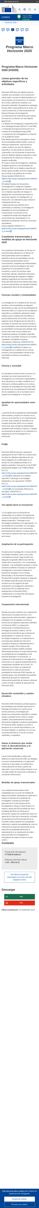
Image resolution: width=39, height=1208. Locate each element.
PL (27, 29)
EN (8, 29)
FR (17, 29)
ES (13, 29)
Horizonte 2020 (10, 22)
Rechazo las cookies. (19, 1204)
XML (21, 897)
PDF (21, 903)
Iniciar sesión (19, 9)
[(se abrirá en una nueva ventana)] (9, 8)
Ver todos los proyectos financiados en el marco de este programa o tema (19, 877)
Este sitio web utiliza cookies (13, 1191)
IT (22, 29)
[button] (24, 9)
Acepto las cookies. (19, 1199)
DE (3, 29)
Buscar (29, 9)
